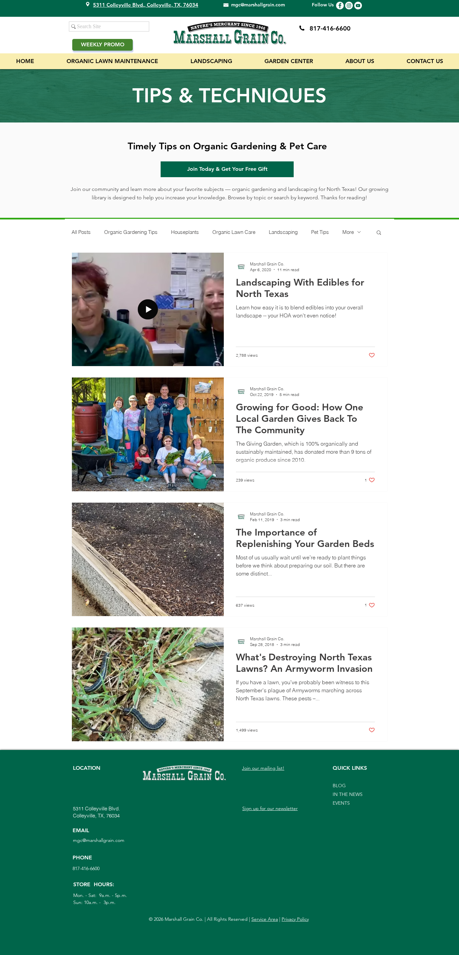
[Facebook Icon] (340, 5)
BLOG (339, 786)
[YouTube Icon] (358, 5)
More (348, 232)
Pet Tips (320, 232)
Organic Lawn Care (233, 232)
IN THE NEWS (348, 794)
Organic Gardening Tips (131, 232)
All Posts (81, 232)
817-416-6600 (329, 28)
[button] (379, 233)
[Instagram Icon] (349, 5)
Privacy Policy (295, 919)
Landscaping (283, 232)
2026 (158, 919)
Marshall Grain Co (182, 919)
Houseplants (185, 232)
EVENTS (341, 803)
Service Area (264, 919)
